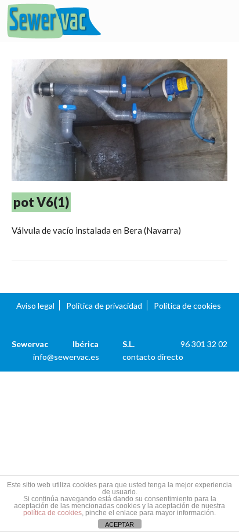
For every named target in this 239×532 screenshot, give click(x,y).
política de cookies (52, 513)
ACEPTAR (119, 524)
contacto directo (152, 357)
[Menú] (218, 21)
